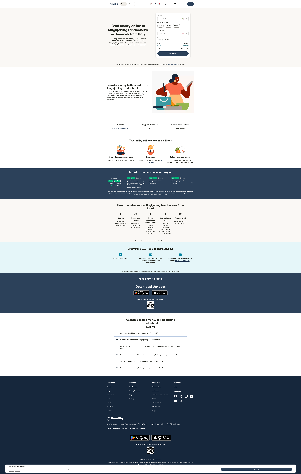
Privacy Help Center (113, 428)
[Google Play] (141, 292)
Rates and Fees (156, 386)
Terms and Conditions (173, 64)
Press (108, 398)
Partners (154, 398)
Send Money (133, 386)
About (109, 386)
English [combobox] (166, 4)
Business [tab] (131, 4)
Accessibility (134, 428)
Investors (110, 406)
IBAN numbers (156, 402)
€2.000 (168, 26)
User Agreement (112, 424)
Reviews (109, 410)
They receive (161, 30)
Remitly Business (134, 390)
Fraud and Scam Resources (160, 394)
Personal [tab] (123, 4)
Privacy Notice (142, 424)
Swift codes (155, 390)
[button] (152, 4)
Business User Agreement (128, 424)
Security (124, 428)
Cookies (142, 428)
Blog (108, 390)
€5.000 (176, 26)
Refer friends (156, 406)
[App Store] (160, 292)
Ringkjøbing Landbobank (120, 128)
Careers (109, 402)
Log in (183, 4)
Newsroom (110, 394)
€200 (160, 26)
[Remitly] (112, 4)
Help (175, 4)
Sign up (190, 4)
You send (159, 15)
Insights (154, 410)
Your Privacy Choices (173, 424)
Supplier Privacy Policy (157, 424)
